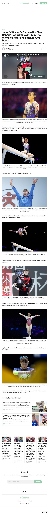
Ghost (27, 503)
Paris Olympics (38, 82)
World (8, 3)
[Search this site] (32, 3)
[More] (12, 3)
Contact (29, 501)
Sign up (19, 501)
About (24, 501)
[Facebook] (25, 491)
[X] (23, 491)
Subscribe (43, 3)
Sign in (36, 3)
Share (44, 49)
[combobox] (45, 513)
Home (3, 3)
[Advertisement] (24, 16)
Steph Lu (8, 48)
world (3, 29)
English (43, 512)
